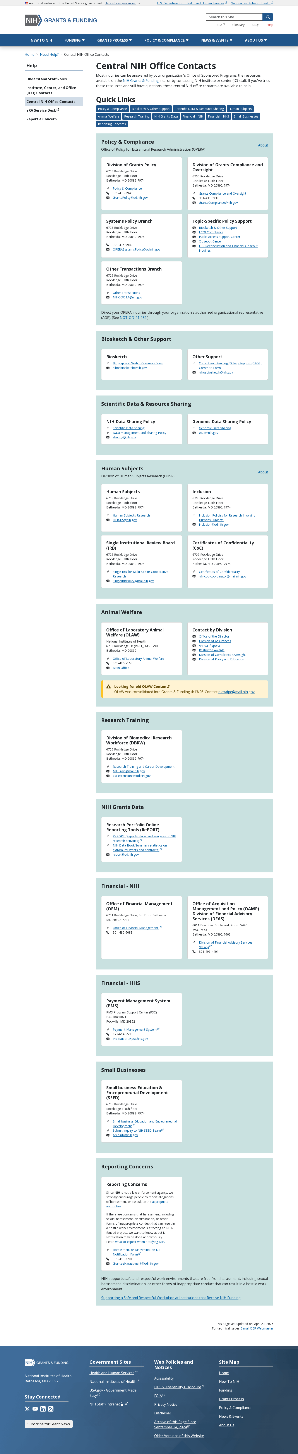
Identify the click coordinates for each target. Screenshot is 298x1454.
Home (29, 54)
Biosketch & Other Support (151, 109)
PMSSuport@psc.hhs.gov (130, 1039)
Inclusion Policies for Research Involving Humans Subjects (227, 517)
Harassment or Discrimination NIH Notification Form (137, 1252)
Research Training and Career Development (144, 766)
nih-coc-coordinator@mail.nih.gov (222, 576)
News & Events (215, 40)
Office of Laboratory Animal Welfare (138, 658)
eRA (219, 25)
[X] (27, 1409)
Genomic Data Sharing (215, 428)
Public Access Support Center (219, 237)
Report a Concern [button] (41, 119)
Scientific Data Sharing (128, 428)
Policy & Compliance (164, 40)
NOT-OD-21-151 (133, 317)
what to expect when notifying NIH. (140, 1242)
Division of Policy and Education (221, 659)
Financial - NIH (193, 116)
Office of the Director (214, 636)
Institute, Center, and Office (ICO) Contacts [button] (51, 90)
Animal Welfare (108, 116)
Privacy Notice (165, 1404)
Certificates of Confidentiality (219, 572)
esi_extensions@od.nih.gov (132, 776)
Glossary (238, 25)
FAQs (255, 25)
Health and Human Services (111, 1372)
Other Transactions (126, 293)
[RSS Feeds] (50, 1409)
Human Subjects (240, 109)
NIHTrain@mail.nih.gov (129, 771)
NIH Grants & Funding (141, 80)
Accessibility (164, 1378)
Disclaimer (162, 1413)
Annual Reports (210, 645)
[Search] (267, 17)
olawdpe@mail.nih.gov (236, 691)
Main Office (121, 668)
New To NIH (229, 1381)
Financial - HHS (218, 116)
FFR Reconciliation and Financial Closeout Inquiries (228, 248)
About (263, 145)
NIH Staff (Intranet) (107, 1404)
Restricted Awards (211, 650)
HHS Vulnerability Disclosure (177, 1387)
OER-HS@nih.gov (125, 520)
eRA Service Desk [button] (41, 110)
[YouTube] (35, 1409)
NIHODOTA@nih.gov (127, 297)
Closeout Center (210, 241)
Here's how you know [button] (120, 3)
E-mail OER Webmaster (256, 1328)
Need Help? (49, 54)
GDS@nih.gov (208, 433)
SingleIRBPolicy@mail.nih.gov (133, 581)
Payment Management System (135, 1029)
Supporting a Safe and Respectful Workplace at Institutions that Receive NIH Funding (171, 1297)
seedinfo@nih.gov (125, 1135)
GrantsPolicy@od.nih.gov (130, 197)
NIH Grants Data (166, 116)
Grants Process (113, 40)
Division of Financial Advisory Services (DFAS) (225, 944)
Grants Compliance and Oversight (222, 193)
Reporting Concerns (112, 124)
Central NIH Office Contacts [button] (50, 101)
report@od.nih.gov (126, 854)
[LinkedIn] (43, 1409)
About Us (254, 40)
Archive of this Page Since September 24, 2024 (175, 1424)
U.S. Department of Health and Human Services (190, 3)
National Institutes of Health (251, 3)
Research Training (136, 116)
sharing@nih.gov (124, 437)
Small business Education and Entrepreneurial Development (145, 1123)
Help (270, 25)
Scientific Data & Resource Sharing (199, 109)
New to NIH (41, 40)
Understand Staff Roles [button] (46, 79)
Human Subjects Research (131, 515)
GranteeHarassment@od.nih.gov (136, 1263)
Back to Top (278, 1445)
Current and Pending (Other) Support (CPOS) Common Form (230, 365)
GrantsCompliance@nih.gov (218, 202)
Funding (73, 40)
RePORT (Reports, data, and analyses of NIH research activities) (144, 838)
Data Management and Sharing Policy (139, 433)
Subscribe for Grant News (48, 1424)
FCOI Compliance (211, 232)
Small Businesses (246, 116)
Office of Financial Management (136, 928)
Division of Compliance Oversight (222, 655)
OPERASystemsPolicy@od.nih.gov (136, 249)
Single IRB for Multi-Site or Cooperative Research (140, 574)
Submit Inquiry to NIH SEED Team (137, 1130)
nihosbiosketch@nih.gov (130, 368)
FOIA (158, 1395)
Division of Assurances (215, 641)
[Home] (69, 20)
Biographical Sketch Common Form (138, 363)
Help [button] (31, 65)
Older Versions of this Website (179, 1435)
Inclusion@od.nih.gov (214, 524)
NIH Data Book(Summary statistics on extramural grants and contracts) (140, 847)
